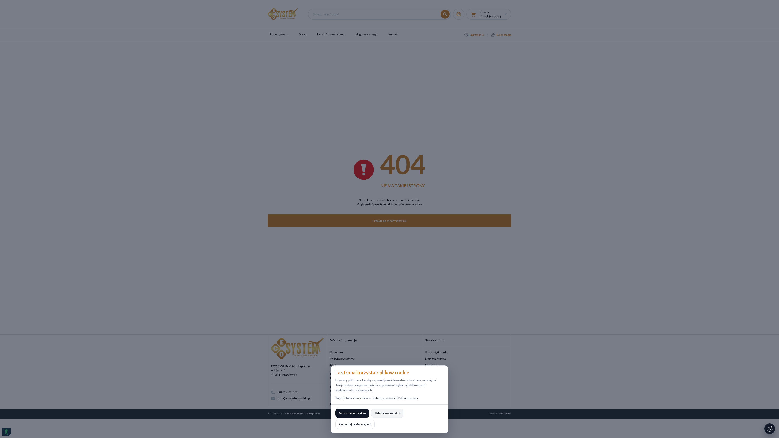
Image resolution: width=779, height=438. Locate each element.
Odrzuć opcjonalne (387, 413)
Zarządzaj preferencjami (355, 424)
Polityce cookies (408, 398)
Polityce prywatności (384, 398)
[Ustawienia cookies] (769, 428)
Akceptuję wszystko (352, 413)
